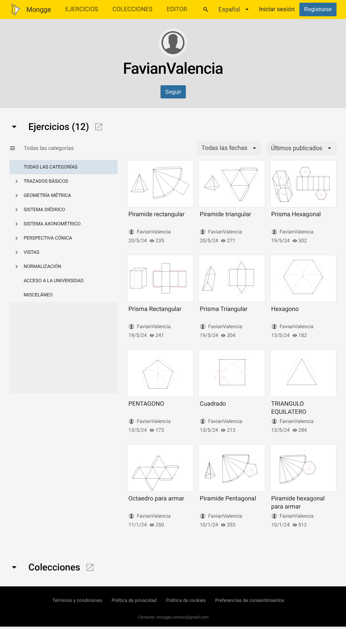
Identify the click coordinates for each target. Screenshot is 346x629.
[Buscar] (206, 9)
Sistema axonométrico (52, 224)
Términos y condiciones (77, 600)
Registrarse (318, 9)
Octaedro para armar (156, 498)
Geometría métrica (47, 195)
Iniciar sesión (277, 9)
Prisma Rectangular (154, 309)
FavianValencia (154, 232)
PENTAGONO (146, 403)
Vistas (31, 252)
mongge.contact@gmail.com (182, 617)
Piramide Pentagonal (228, 498)
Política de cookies (185, 600)
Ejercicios (81, 9)
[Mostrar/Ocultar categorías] (16, 148)
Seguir (173, 92)
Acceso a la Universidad (53, 281)
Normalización (42, 266)
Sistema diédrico (44, 209)
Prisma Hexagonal (296, 214)
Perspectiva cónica (48, 238)
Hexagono (285, 309)
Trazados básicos (46, 181)
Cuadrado (213, 403)
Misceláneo (38, 295)
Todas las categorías (50, 167)
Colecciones (133, 9)
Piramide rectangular (156, 214)
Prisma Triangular (223, 309)
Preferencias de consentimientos (250, 600)
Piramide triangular (225, 214)
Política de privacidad (134, 600)
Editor (177, 9)
